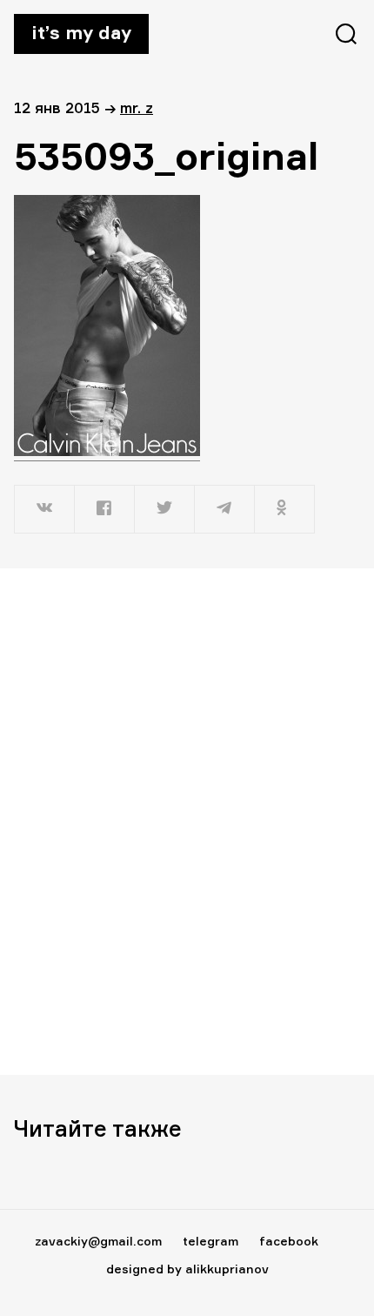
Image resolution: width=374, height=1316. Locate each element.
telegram (210, 1240)
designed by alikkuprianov (187, 1268)
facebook (288, 1240)
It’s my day (81, 32)
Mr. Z (136, 107)
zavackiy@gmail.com (98, 1240)
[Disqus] (187, 820)
